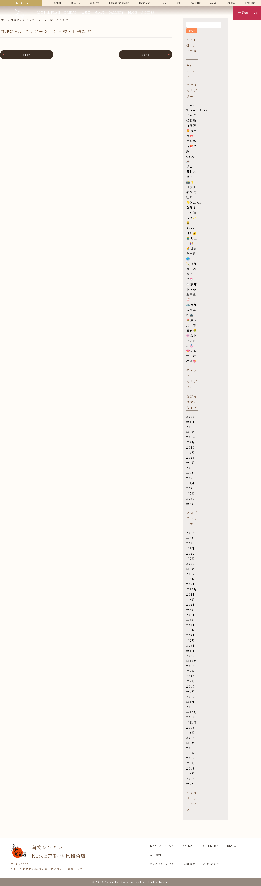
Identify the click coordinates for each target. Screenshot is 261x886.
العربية (213, 2)
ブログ (191, 115)
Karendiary (197, 110)
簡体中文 (75, 2)
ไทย (179, 2)
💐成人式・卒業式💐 (191, 325)
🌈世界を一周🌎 (191, 253)
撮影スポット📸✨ (191, 177)
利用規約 (189, 864)
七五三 (86, 12)
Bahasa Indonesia (119, 2)
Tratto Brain (158, 881)
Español (231, 2)
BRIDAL (70, 12)
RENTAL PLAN (48, 12)
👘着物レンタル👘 (191, 340)
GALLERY (116, 12)
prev (27, 54)
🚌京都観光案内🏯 (191, 310)
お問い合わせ (211, 864)
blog (190, 105)
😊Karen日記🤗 (192, 228)
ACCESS (147, 12)
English (57, 2)
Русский (195, 2)
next (145, 54)
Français (250, 2)
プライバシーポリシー (163, 864)
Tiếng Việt (144, 2)
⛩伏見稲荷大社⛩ (191, 192)
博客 (189, 166)
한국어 (163, 2)
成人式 (99, 12)
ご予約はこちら (247, 12)
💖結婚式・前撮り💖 (191, 356)
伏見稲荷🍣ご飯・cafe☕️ (191, 151)
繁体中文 (94, 2)
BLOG (132, 12)
